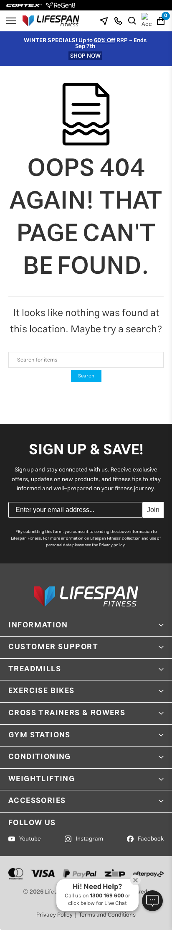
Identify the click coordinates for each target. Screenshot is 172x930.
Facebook (151, 838)
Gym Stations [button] (39, 735)
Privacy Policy (54, 915)
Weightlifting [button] (41, 779)
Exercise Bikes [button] (41, 691)
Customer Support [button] (53, 647)
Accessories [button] (37, 801)
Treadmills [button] (34, 669)
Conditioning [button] (39, 757)
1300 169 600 (107, 896)
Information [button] (38, 625)
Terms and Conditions (107, 915)
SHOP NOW (85, 55)
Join (153, 509)
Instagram (89, 838)
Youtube (30, 838)
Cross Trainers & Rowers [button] (66, 713)
